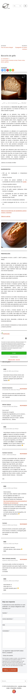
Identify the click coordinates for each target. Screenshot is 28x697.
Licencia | (4, 695)
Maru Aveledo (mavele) (9, 558)
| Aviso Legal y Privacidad (19, 695)
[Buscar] (20, 5)
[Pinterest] (7, 70)
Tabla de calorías (5, 216)
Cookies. (19, 688)
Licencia (20, 686)
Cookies (9, 695)
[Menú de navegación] (25, 6)
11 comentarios (4, 58)
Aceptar (14, 353)
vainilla (24, 181)
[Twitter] (5, 70)
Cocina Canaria (5, 60)
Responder (23, 388)
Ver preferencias (14, 356)
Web (3, 625)
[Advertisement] (14, 26)
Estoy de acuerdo (8, 655)
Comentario (6, 631)
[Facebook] (2, 70)
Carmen (4, 523)
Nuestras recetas (13, 60)
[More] (13, 70)
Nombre (5, 613)
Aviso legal (18, 359)
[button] (26, 338)
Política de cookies (11, 359)
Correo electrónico (7, 619)
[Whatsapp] (10, 70)
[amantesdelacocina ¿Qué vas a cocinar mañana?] (6, 6)
